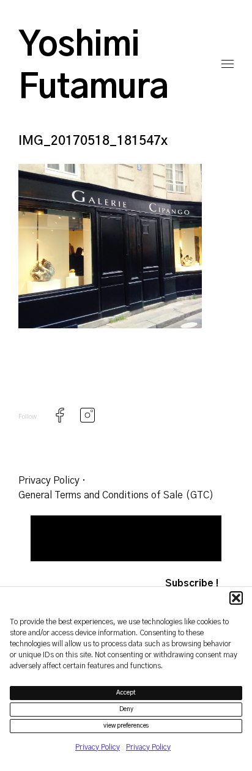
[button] (236, 598)
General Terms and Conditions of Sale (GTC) (115, 495)
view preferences (126, 726)
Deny (126, 709)
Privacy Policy (97, 747)
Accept (126, 693)
